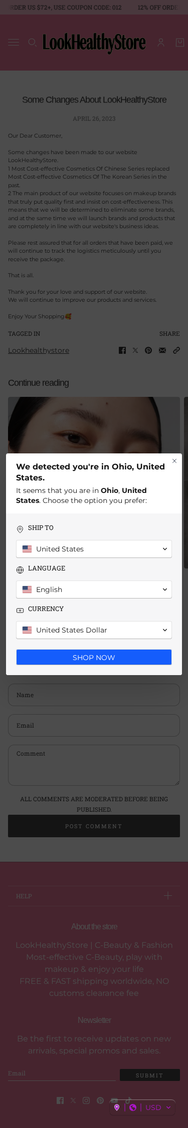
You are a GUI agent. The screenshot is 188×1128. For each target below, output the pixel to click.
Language (46, 568)
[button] (142, 1107)
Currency (46, 609)
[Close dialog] (174, 460)
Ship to (41, 527)
